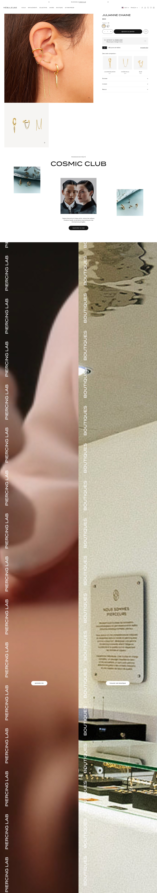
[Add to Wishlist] (146, 31)
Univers (51, 7)
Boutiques (59, 7)
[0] (151, 7)
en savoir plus (144, 48)
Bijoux (24, 7)
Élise (140, 71)
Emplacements (32, 7)
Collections (43, 7)
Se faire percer (69, 7)
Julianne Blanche (109, 71)
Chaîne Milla (125, 71)
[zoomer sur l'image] (89, 97)
